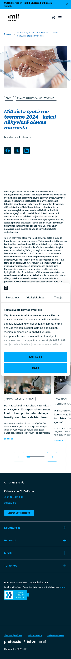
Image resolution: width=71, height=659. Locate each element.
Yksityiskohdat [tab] (35, 297)
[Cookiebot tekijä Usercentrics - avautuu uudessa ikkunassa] (52, 288)
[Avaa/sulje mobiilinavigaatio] (60, 17)
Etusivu (8, 34)
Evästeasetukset (55, 635)
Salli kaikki (35, 356)
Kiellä (35, 368)
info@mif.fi (10, 503)
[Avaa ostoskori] (53, 17)
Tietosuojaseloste (13, 635)
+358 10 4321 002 (13, 497)
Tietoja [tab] (58, 297)
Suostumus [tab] (13, 297)
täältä (62, 587)
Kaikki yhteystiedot (19, 513)
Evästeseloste (35, 635)
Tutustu (8, 6)
